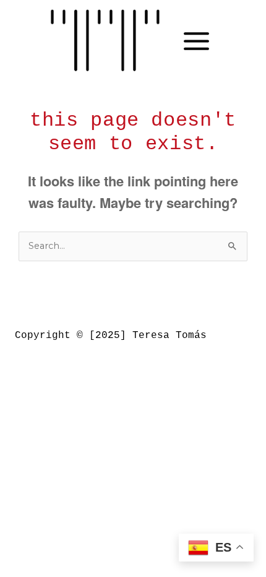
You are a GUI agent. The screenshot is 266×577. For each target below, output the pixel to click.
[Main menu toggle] (196, 41)
